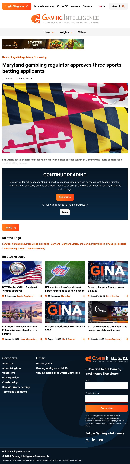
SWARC (22, 248)
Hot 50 (64, 6)
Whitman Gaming (36, 248)
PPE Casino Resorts (116, 244)
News (5, 57)
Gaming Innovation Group (25, 244)
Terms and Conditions (14, 391)
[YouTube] (101, 440)
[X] (87, 440)
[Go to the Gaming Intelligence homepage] (65, 19)
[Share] (41, 296)
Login (65, 212)
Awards (75, 6)
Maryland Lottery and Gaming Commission (83, 244)
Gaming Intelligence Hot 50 (52, 368)
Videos (82, 32)
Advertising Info (11, 368)
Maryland (55, 244)
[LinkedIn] (93, 440)
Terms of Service (69, 460)
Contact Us (8, 372)
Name (88, 380)
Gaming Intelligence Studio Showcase (58, 372)
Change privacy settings (16, 387)
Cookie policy (10, 382)
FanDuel (6, 244)
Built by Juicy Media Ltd (16, 451)
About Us (7, 363)
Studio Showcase (44, 6)
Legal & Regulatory (22, 57)
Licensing (41, 57)
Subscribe (65, 196)
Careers (87, 6)
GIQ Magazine (44, 363)
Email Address (92, 393)
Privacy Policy (10, 377)
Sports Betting (9, 248)
